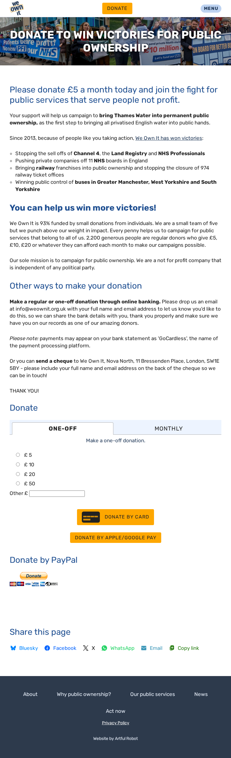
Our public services (152, 694)
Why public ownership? (84, 694)
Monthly (169, 428)
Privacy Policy (115, 722)
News (201, 694)
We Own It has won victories (168, 138)
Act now (115, 711)
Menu (211, 8)
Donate (117, 8)
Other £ (19, 493)
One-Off (63, 428)
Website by (115, 738)
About (30, 694)
